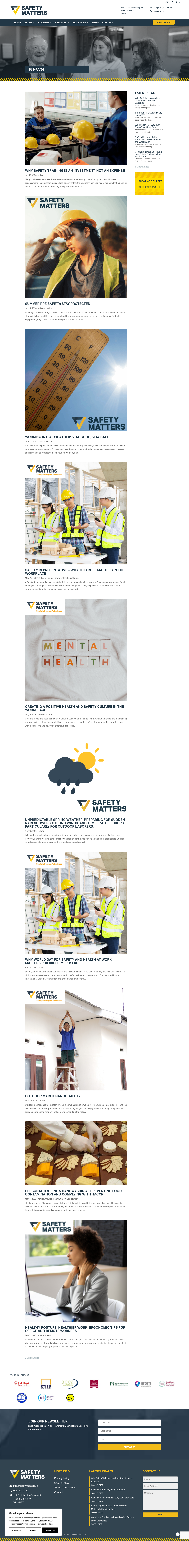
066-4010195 (158, 11)
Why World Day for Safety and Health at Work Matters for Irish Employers (68, 961)
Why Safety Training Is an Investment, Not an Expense (75, 170)
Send (160, 1514)
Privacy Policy (62, 1478)
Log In (167, 2)
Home (17, 22)
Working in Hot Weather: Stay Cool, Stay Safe (67, 437)
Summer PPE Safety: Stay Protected (57, 304)
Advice (41, 175)
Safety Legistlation (70, 578)
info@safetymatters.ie (163, 7)
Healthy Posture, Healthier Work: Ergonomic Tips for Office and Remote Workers (75, 1329)
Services (61, 22)
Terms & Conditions (64, 1487)
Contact (107, 22)
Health (49, 308)
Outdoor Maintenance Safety (53, 1096)
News (95, 22)
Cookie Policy (61, 1482)
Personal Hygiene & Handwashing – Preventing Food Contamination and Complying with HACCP (73, 1192)
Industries (79, 22)
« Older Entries (32, 1358)
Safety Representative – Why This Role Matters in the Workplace (74, 571)
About (28, 22)
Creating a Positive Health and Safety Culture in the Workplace (74, 708)
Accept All (50, 1530)
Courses (43, 22)
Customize (16, 1530)
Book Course (163, 22)
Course (50, 578)
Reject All (33, 1530)
